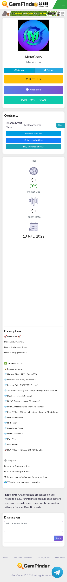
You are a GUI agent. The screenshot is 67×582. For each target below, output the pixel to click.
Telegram (20, 70)
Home (4, 557)
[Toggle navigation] (63, 4)
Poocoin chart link (33, 133)
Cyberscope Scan (33, 100)
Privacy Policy (43, 557)
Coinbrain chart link (33, 140)
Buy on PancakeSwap (33, 146)
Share (58, 538)
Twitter (49, 70)
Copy (60, 125)
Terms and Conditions (22, 557)
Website (35, 89)
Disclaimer (60, 557)
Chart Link (33, 79)
